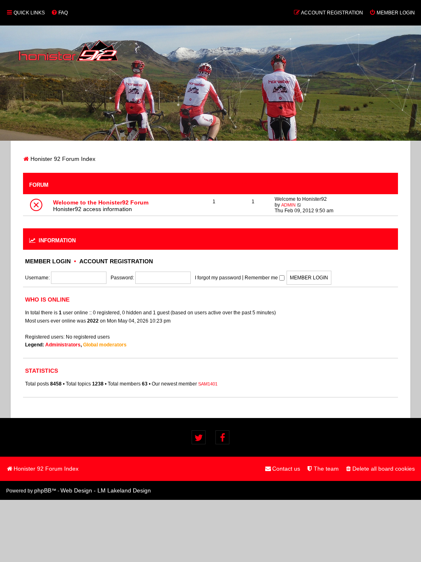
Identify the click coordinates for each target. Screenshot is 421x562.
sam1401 (207, 383)
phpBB (42, 490)
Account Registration (116, 261)
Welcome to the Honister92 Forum (100, 202)
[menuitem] (59, 13)
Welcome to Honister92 (301, 199)
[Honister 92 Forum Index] (68, 46)
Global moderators (105, 345)
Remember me (262, 278)
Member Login (48, 261)
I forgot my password (218, 278)
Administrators (63, 345)
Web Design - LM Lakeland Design (105, 490)
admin (288, 204)
